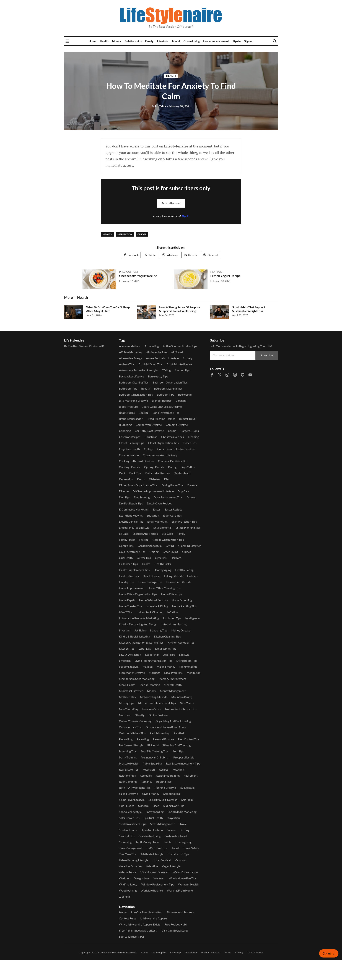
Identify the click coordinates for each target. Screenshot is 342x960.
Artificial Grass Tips (150, 364)
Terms (227, 952)
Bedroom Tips (165, 394)
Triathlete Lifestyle (152, 854)
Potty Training (127, 757)
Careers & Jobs (189, 430)
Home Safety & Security (153, 600)
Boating (143, 412)
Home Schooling (182, 600)
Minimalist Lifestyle (131, 690)
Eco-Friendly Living (130, 515)
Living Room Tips (186, 660)
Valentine (152, 866)
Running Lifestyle (165, 787)
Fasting (143, 539)
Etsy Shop (175, 952)
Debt (122, 473)
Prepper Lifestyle (183, 757)
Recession (148, 769)
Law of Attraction (130, 654)
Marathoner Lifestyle (132, 672)
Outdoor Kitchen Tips (132, 733)
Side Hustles (126, 805)
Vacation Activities (130, 866)
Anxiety (187, 358)
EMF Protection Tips (184, 521)
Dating (172, 467)
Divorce (124, 491)
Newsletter (191, 952)
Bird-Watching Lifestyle (133, 400)
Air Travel (177, 352)
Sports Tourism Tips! (131, 936)
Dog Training (142, 497)
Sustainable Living (150, 836)
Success (171, 830)
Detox (141, 479)
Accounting (152, 346)
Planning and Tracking (177, 745)
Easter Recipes (173, 509)
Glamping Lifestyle (189, 545)
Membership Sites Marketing (136, 678)
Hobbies (192, 576)
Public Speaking (152, 763)
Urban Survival (161, 860)
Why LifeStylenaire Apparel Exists (139, 924)
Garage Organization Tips (168, 539)
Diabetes (154, 479)
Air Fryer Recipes (156, 352)
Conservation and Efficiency (160, 455)
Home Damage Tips (150, 582)
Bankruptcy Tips (158, 376)
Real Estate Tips (128, 769)
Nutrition (125, 715)
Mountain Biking (181, 697)
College (148, 449)
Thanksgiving (183, 842)
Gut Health (126, 557)
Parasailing (126, 739)
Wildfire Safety (128, 884)
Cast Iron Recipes (129, 436)
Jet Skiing (140, 630)
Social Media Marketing (182, 811)
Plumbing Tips (127, 751)
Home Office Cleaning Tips (164, 588)
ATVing (166, 370)
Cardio (172, 430)
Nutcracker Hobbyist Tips (180, 709)
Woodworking (128, 890)
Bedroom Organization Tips (136, 394)
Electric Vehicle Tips (131, 521)
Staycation (173, 817)
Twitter (153, 254)
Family (149, 41)
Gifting (170, 545)
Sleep (156, 805)
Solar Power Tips (129, 817)
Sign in (236, 41)
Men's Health (127, 684)
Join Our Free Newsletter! (146, 912)
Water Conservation (185, 872)
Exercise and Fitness (145, 533)
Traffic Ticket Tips (156, 848)
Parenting (143, 739)
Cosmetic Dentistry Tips (173, 461)
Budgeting (125, 424)
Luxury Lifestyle (128, 666)
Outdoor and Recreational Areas (166, 727)
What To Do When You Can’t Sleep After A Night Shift (108, 309)
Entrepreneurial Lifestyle (134, 527)
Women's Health (188, 884)
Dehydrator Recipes (157, 473)
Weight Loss (141, 878)
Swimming (125, 842)
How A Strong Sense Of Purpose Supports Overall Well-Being (179, 309)
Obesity (139, 715)
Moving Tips (126, 703)
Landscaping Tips (165, 648)
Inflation (172, 612)
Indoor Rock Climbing (150, 612)
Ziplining (124, 896)
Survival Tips (126, 836)
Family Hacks (127, 539)
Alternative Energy (130, 358)
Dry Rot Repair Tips (131, 503)
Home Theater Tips (130, 606)
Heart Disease (151, 576)
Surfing (184, 830)
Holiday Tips (126, 582)
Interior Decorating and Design (138, 624)
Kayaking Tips (158, 630)
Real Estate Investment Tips (183, 763)
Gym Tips (161, 557)
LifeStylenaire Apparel (153, 918)
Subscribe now (171, 203)
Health (104, 41)
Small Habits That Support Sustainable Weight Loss (248, 309)
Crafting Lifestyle (129, 467)
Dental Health (182, 473)
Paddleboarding (159, 733)
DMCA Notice (255, 952)
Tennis (167, 842)
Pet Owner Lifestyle (131, 745)
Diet (166, 479)
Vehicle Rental (127, 872)
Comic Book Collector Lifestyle (176, 449)
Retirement (191, 775)
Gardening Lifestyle (150, 545)
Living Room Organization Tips (153, 660)
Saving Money (150, 793)
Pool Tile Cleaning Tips (154, 751)
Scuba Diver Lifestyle (131, 799)
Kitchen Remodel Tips (181, 642)
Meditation (125, 234)
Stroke (183, 824)
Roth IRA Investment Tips (135, 787)
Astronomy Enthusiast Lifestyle (138, 370)
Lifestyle (162, 41)
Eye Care (167, 533)
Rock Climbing (128, 781)
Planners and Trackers (180, 912)
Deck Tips (135, 473)
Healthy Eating (184, 570)
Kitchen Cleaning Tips (167, 636)
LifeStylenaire (107, 952)
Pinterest (213, 254)
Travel (176, 41)
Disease (192, 485)
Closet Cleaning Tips (131, 443)
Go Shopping (159, 952)
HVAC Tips (126, 612)
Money (116, 41)
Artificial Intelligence (179, 364)
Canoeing (125, 430)
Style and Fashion (152, 830)
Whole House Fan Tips (182, 878)
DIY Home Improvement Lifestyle (153, 491)
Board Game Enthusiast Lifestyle (162, 406)
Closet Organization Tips (163, 443)
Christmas (150, 436)
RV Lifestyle (187, 787)
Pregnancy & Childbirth (155, 757)
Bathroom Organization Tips (170, 382)
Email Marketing (157, 521)
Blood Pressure (128, 406)
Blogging (181, 400)
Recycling (178, 769)
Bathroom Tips (128, 388)
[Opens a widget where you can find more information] (328, 953)
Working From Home (180, 890)
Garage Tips (126, 545)
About (144, 952)
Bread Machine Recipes (161, 418)
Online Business (158, 715)
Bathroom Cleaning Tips (134, 382)
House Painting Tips (184, 606)
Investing (124, 630)
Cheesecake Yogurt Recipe (138, 276)
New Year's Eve (151, 709)
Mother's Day (127, 697)
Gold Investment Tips (132, 551)
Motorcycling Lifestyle (153, 697)
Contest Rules (127, 918)
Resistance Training (168, 775)
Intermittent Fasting (174, 624)
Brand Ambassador (130, 418)
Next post (217, 271)
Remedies (146, 775)
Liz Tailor (158, 106)
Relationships (133, 41)
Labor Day (144, 648)
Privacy (239, 952)
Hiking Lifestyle (173, 576)
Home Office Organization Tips (138, 594)
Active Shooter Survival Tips (180, 346)
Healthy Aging (162, 570)
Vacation (180, 860)
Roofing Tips (164, 781)
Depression (126, 479)
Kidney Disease (180, 630)
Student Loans (128, 830)
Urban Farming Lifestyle (133, 860)
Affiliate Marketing (130, 352)
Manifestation (188, 666)
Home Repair (127, 600)
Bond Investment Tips (165, 412)
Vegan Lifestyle (171, 866)
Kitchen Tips (126, 648)
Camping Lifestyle (177, 424)
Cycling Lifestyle (154, 467)
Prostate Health (129, 763)
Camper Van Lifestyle (149, 424)
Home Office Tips (171, 594)
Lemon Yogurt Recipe (225, 276)
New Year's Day (128, 709)
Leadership (152, 654)
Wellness (159, 878)
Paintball (179, 733)
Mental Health (173, 684)
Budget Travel (187, 418)
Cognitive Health (129, 449)
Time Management (130, 848)
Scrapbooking (171, 793)
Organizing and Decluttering (173, 721)
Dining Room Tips (172, 485)
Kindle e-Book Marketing (134, 636)
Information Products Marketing (139, 618)
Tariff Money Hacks (147, 842)
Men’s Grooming (149, 684)
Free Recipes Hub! (175, 924)
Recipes (163, 769)
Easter (156, 509)
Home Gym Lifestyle (178, 582)
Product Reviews (210, 952)
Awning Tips (182, 370)
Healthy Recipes (129, 576)
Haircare (176, 557)
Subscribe (266, 355)
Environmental (162, 527)
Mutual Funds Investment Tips (157, 703)
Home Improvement (216, 41)
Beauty (145, 388)
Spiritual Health (153, 817)
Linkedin (193, 254)
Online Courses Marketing (135, 721)
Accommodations (130, 346)
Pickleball (153, 745)
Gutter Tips (144, 557)
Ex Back (123, 533)
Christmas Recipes (172, 436)
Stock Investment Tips (132, 824)
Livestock (125, 660)
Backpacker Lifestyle (131, 376)
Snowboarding (155, 811)
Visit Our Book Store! (175, 930)
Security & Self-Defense (163, 799)
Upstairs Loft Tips (178, 854)
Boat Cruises (127, 412)
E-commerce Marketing (133, 509)
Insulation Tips (172, 618)
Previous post (128, 271)
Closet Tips (189, 443)
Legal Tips (169, 654)
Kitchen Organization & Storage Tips (141, 642)
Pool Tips (178, 751)
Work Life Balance (152, 890)
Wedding (124, 878)
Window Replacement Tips (157, 884)
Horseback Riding (157, 606)
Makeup (147, 666)
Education (153, 515)
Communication (129, 455)
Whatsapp (172, 254)
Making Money (166, 666)
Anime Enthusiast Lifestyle (162, 358)
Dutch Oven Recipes (159, 503)
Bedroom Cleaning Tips (168, 388)
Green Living (191, 41)
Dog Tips (124, 497)
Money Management (173, 690)
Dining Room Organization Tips (138, 485)
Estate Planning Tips (188, 527)
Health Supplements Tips (134, 570)
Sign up (248, 41)
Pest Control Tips (188, 739)
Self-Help (187, 799)
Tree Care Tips (127, 854)
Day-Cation (188, 467)
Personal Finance (163, 739)
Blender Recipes (162, 400)
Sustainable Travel (176, 836)
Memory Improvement (172, 678)
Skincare (143, 805)
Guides (142, 234)
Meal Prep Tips (173, 672)
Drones (191, 497)
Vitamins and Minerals (155, 872)
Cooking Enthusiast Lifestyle (136, 461)
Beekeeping (185, 394)
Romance (146, 781)
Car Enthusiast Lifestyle (149, 430)
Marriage (154, 672)
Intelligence (192, 618)
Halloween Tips (128, 563)
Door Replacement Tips (168, 497)
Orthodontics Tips (130, 727)
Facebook (133, 254)
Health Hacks (162, 563)
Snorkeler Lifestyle (130, 811)
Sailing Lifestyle (128, 793)
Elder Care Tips (172, 515)
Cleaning (193, 436)
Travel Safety (191, 848)
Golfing (154, 551)
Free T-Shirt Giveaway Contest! (138, 930)
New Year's (187, 703)
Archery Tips (126, 364)
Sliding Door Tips (173, 805)
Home (92, 41)
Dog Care (183, 491)
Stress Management (162, 824)
